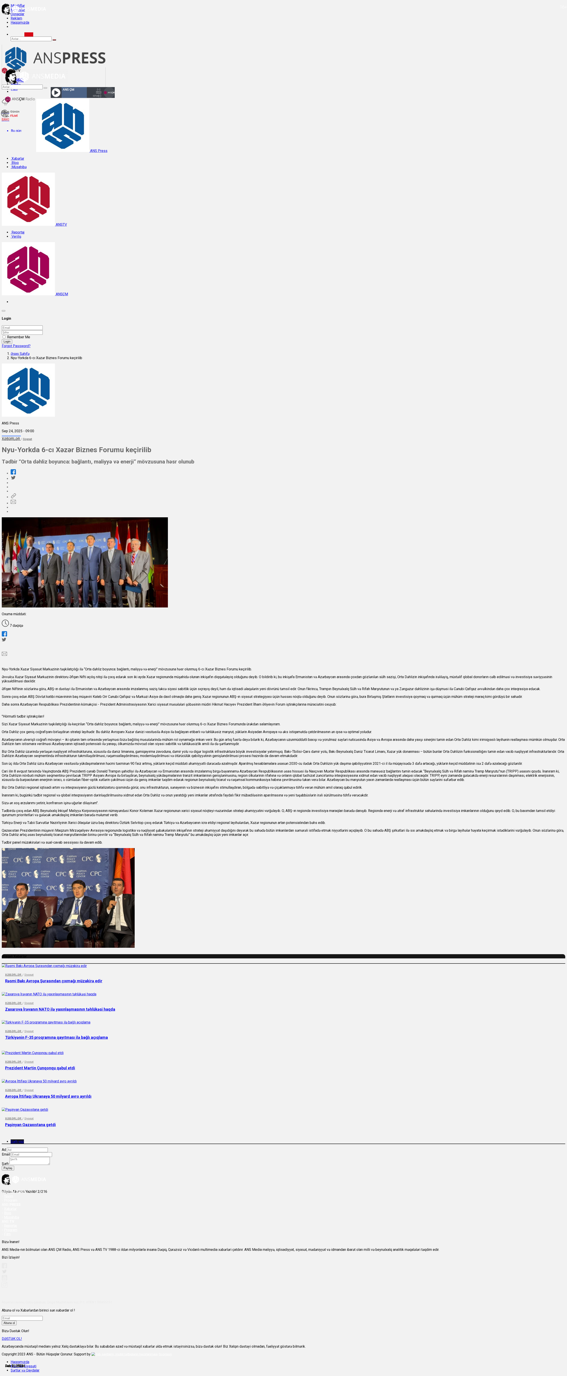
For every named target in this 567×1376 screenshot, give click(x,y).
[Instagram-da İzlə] (5, 1287)
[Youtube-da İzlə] (5, 1279)
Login (7, 341)
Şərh (5, 1164)
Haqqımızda (20, 22)
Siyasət (27, 439)
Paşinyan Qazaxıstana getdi (30, 1124)
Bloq (15, 163)
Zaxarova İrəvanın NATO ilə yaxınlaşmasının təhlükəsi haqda (60, 1009)
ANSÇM (61, 294)
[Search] (28, 34)
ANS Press (98, 151)
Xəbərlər (17, 158)
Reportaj (17, 232)
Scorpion (165, 1354)
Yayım (8, 1196)
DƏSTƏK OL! (12, 1339)
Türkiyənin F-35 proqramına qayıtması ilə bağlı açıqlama (56, 1037)
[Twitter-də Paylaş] (13, 479)
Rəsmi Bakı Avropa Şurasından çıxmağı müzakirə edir (53, 981)
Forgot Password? (16, 346)
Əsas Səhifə (20, 354)
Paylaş (8, 1168)
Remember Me (18, 337)
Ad (4, 1150)
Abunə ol (9, 1323)
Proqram (10, 1230)
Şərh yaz (17, 1141)
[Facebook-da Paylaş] (13, 473)
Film (7, 1234)
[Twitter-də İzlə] (4, 1272)
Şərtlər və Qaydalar (25, 1370)
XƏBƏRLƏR (11, 439)
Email (6, 1154)
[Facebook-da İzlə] (4, 1267)
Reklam (16, 18)
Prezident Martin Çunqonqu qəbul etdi (40, 1068)
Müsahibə (19, 167)
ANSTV (61, 224)
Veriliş (16, 236)
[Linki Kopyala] (13, 497)
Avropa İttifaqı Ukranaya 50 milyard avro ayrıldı (48, 1096)
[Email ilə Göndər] (13, 503)
